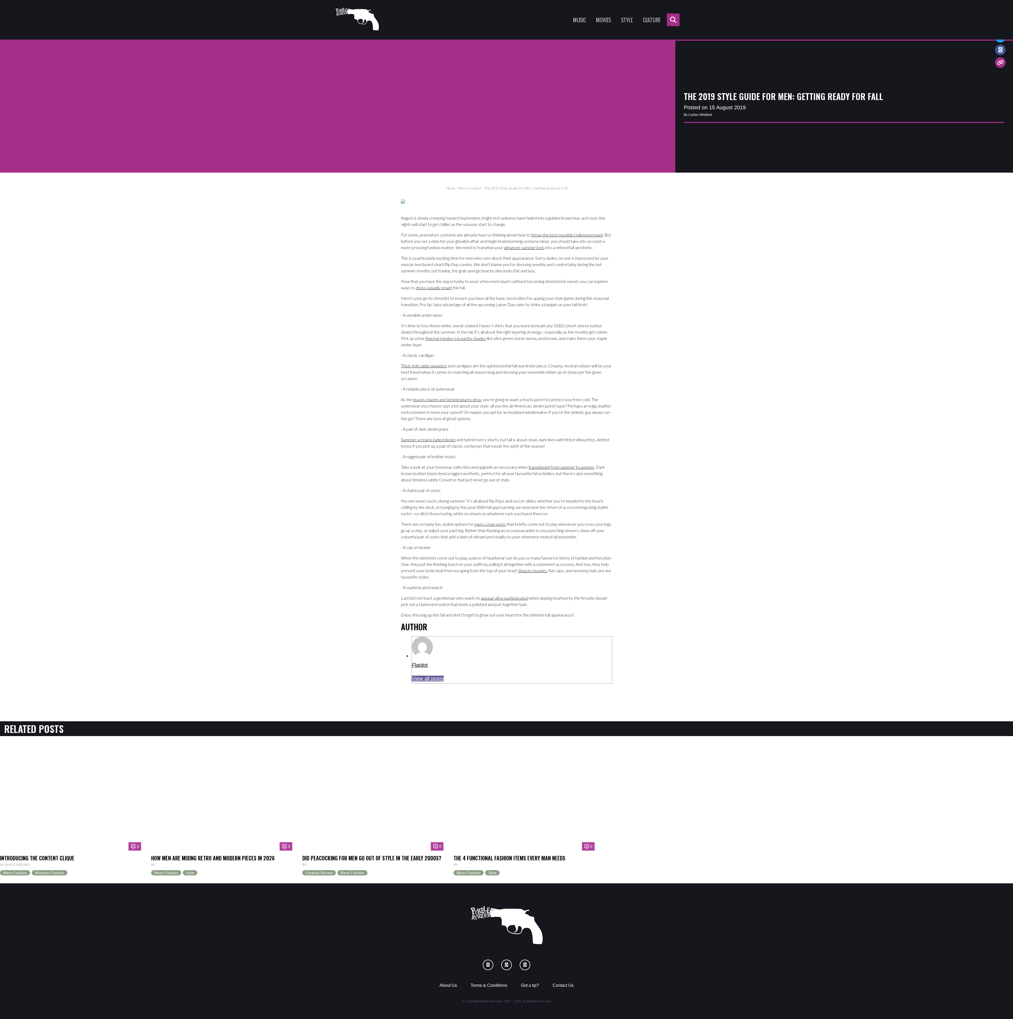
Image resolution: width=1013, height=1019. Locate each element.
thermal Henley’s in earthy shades (455, 338)
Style (627, 20)
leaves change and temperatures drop (447, 399)
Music (579, 20)
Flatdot (420, 665)
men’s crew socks (490, 524)
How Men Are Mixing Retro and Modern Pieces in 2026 (213, 858)
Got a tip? (530, 985)
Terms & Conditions (489, 985)
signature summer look (524, 247)
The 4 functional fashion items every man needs (509, 858)
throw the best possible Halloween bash (567, 234)
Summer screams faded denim (428, 439)
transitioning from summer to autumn (561, 467)
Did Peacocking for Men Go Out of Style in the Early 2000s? (371, 858)
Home (450, 188)
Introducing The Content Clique (37, 858)
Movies (603, 20)
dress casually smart (434, 287)
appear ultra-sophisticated (504, 597)
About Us (448, 985)
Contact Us (563, 985)
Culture (652, 20)
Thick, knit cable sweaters (424, 365)
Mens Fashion (469, 188)
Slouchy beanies (532, 570)
